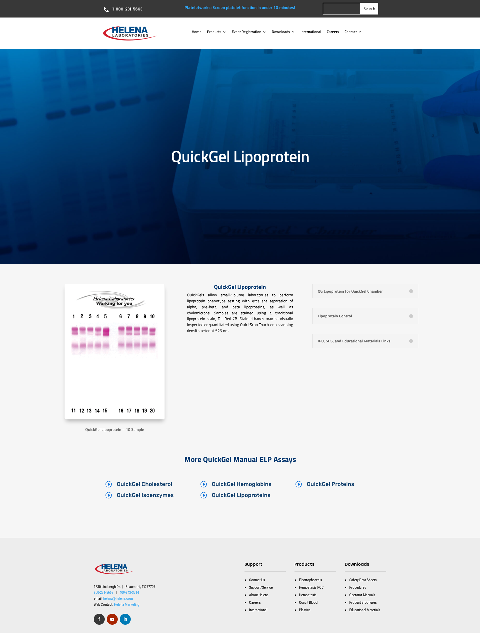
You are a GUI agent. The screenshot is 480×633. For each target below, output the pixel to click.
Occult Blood (308, 602)
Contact (350, 32)
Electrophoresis (310, 580)
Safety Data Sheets (363, 580)
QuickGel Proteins (330, 484)
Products (214, 32)
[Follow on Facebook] (99, 619)
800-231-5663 (103, 592)
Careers (333, 32)
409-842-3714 (129, 592)
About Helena (258, 595)
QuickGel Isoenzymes (145, 495)
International (310, 32)
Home (197, 32)
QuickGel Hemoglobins (242, 484)
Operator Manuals (362, 595)
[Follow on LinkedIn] (125, 619)
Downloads (281, 32)
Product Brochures (363, 602)
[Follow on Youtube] (112, 619)
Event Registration (246, 32)
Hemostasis (307, 595)
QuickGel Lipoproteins (241, 495)
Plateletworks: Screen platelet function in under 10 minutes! (239, 7)
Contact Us (257, 580)
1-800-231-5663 (127, 9)
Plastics (304, 610)
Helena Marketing (126, 604)
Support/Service (261, 587)
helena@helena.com (118, 598)
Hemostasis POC (311, 587)
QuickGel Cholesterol (144, 484)
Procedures (357, 587)
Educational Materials (364, 610)
